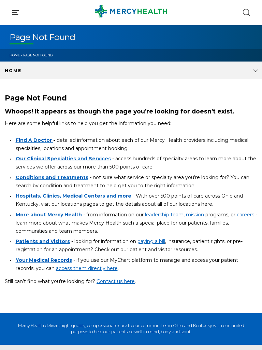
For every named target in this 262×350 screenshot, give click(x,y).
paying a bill (151, 241)
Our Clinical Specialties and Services (63, 159)
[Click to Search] (246, 12)
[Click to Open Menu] (15, 12)
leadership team (164, 215)
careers (245, 215)
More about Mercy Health (49, 215)
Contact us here (116, 281)
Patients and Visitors (43, 241)
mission (195, 215)
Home (15, 55)
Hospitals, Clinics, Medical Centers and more (73, 196)
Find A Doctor (34, 140)
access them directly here (87, 268)
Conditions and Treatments (52, 177)
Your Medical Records (44, 260)
